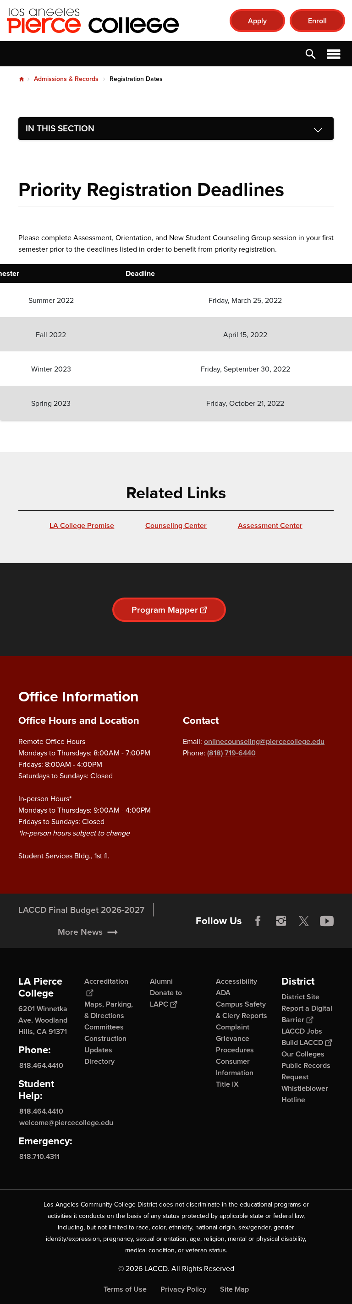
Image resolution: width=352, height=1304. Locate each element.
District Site (300, 996)
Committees (104, 1027)
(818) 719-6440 (231, 753)
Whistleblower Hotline (304, 1094)
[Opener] (343, 939)
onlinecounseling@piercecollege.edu (264, 741)
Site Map (234, 1289)
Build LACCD (302, 1042)
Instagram (281, 921)
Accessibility (236, 981)
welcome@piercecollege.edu (66, 1122)
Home (21, 79)
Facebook (258, 921)
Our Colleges (302, 1054)
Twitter (304, 921)
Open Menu (333, 53)
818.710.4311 (39, 1156)
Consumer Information (234, 1067)
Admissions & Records (66, 79)
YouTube (327, 921)
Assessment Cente (269, 525)
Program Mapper (165, 609)
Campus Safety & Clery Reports (241, 1010)
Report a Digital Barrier (306, 1014)
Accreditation (106, 981)
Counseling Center (176, 525)
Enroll (317, 21)
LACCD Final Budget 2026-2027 (81, 909)
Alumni (161, 981)
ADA (223, 992)
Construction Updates (105, 1044)
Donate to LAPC (166, 998)
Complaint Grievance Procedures (235, 1038)
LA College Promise (82, 525)
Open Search (310, 53)
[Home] (106, 20)
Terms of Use (125, 1289)
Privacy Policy (183, 1289)
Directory (99, 1061)
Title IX (227, 1084)
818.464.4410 (41, 1065)
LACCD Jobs (301, 1031)
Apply (257, 21)
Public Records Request (305, 1071)
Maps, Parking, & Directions (108, 1010)
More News (80, 931)
